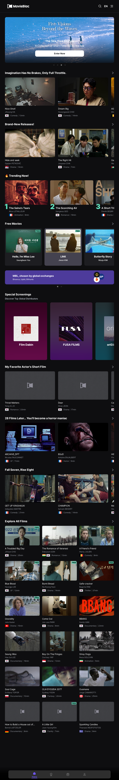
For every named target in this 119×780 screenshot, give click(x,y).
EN (106, 6)
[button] (54, 65)
